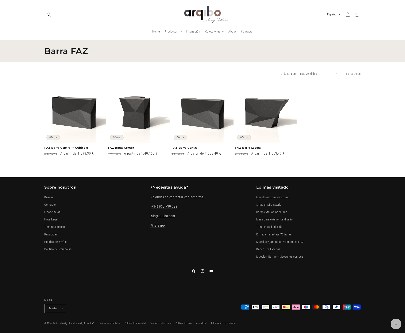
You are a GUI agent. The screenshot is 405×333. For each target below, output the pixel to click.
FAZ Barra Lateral (248, 147)
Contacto (50, 204)
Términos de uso (54, 226)
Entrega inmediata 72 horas (274, 234)
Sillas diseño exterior (269, 204)
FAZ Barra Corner (121, 147)
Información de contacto (223, 323)
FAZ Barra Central (184, 147)
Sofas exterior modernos (271, 212)
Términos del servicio (160, 323)
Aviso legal (201, 323)
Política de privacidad (135, 323)
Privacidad (51, 234)
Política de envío (184, 323)
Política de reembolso (58, 249)
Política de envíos (55, 241)
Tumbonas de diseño (269, 226)
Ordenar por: (288, 73)
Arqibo (56, 323)
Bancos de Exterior (268, 249)
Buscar (48, 197)
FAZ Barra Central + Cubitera (66, 147)
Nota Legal (51, 219)
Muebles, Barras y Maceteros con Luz (279, 256)
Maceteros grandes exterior (273, 197)
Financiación (52, 212)
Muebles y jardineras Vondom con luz (280, 241)
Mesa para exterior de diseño (274, 219)
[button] (49, 14)
